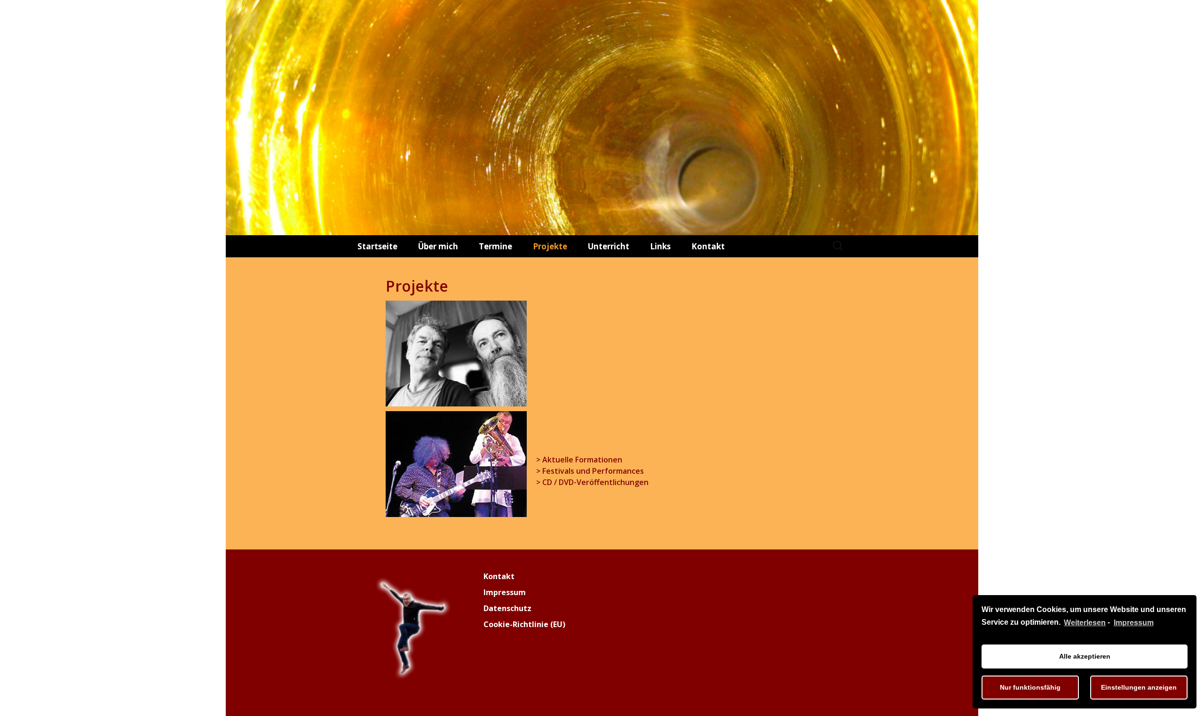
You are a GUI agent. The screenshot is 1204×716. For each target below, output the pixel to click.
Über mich (438, 246)
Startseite (377, 246)
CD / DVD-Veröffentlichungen (595, 482)
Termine (495, 246)
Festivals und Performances (593, 471)
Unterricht (608, 246)
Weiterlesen (1085, 623)
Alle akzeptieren (1084, 656)
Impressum (1133, 623)
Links (660, 246)
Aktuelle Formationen (582, 459)
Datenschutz (507, 608)
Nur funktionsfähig (1030, 687)
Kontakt (708, 246)
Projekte (550, 246)
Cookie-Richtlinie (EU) (524, 624)
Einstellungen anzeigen (1139, 687)
